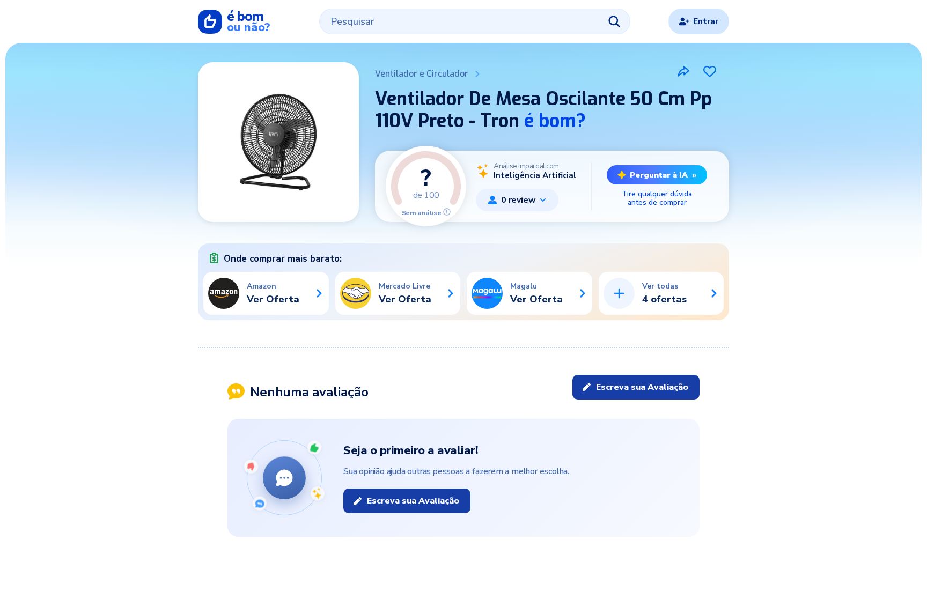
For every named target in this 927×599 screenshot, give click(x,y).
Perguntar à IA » (663, 174)
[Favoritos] (709, 71)
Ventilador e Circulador (421, 74)
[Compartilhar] (683, 71)
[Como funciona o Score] (447, 212)
